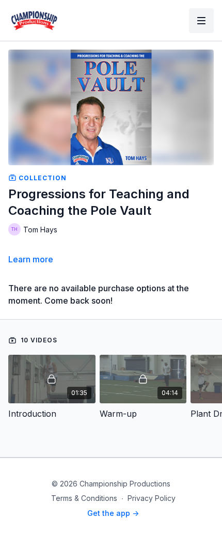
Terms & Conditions (84, 498)
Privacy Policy (152, 498)
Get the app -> (113, 513)
